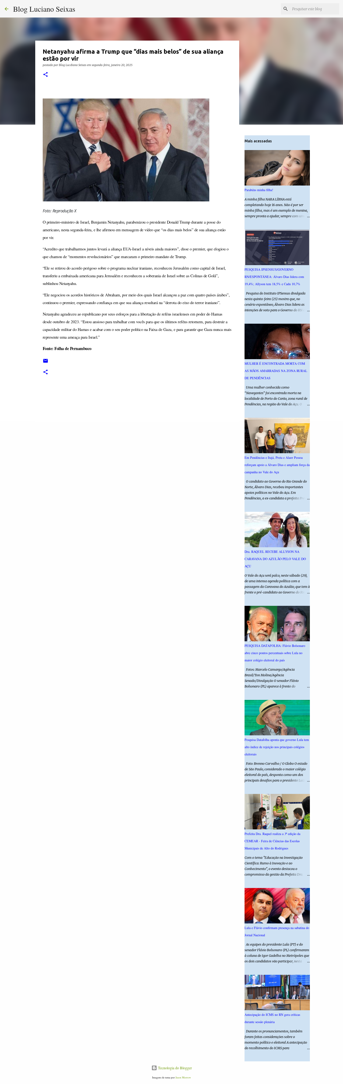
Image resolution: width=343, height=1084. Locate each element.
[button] (45, 75)
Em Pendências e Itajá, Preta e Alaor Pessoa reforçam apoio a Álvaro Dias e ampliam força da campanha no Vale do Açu (277, 464)
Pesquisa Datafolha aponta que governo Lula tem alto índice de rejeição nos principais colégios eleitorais (277, 746)
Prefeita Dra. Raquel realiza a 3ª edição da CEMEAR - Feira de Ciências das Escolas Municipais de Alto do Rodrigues (272, 840)
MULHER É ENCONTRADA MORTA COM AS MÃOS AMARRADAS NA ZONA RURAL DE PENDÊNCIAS (276, 370)
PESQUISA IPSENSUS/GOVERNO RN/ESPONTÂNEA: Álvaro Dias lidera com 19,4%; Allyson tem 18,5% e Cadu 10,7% (274, 276)
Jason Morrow (183, 1077)
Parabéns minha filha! (259, 190)
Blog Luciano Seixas (44, 9)
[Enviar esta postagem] (45, 362)
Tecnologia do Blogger (174, 1067)
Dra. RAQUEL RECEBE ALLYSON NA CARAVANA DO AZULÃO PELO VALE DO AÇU (275, 558)
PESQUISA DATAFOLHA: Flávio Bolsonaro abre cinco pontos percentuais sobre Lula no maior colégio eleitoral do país (275, 652)
